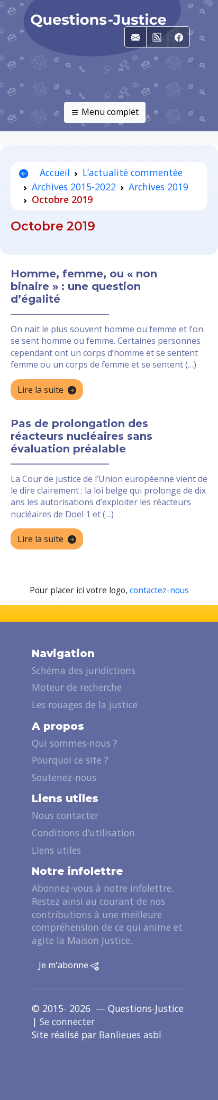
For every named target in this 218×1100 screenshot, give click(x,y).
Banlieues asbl (130, 1034)
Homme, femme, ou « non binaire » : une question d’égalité (84, 286)
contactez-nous (159, 590)
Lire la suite (40, 389)
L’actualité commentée (133, 172)
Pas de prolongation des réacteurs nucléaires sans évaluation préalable (81, 436)
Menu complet (109, 112)
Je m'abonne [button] (64, 965)
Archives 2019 (158, 186)
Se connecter (67, 1021)
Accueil (53, 172)
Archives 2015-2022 (74, 186)
